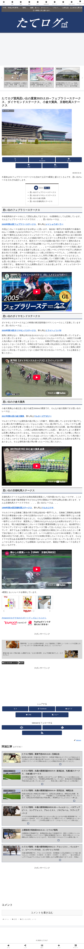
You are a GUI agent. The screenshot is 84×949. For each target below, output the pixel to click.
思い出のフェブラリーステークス (43, 192)
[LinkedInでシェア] (42, 715)
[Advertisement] (42, 49)
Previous (2, 78)
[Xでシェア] (14, 703)
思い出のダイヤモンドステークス (43, 195)
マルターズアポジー (43, 416)
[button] (55, 165)
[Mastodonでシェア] (33, 703)
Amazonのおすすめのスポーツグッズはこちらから (24, 618)
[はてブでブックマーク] (51, 709)
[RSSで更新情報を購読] (42, 733)
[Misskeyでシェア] (70, 703)
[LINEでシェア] (70, 709)
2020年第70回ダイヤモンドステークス (19, 330)
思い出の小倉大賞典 (38, 198)
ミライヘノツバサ (53, 330)
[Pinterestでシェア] (23, 715)
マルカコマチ (48, 508)
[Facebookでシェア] (14, 709)
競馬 (22, 662)
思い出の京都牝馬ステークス (41, 201)
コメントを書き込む (42, 912)
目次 (41, 188)
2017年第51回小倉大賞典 (13, 416)
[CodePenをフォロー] (22, 727)
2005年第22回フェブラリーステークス (19, 224)
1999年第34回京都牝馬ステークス (17, 508)
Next (82, 78)
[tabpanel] (16, 77)
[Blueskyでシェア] (51, 703)
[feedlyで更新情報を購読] (62, 727)
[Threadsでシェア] (33, 709)
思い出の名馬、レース (10, 662)
